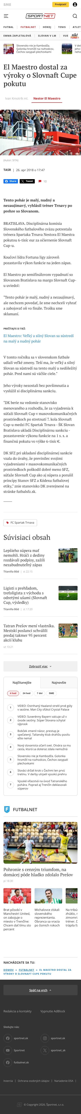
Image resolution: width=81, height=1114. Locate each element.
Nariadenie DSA (63, 1081)
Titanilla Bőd (11, 571)
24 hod (26, 693)
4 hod (13, 693)
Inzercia (8, 1081)
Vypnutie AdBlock (53, 1011)
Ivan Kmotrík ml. (16, 98)
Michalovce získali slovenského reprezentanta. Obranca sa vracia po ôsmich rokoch (47, 917)
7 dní (40, 693)
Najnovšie (59, 682)
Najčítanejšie (22, 682)
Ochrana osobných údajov (33, 1081)
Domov (8, 970)
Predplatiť (60, 4)
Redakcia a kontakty (17, 1011)
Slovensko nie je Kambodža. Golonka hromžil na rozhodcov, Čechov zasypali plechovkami (35, 48)
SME (51, 693)
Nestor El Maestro (46, 98)
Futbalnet (26, 970)
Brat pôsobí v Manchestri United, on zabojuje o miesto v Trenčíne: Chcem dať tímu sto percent (17, 919)
